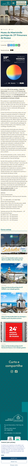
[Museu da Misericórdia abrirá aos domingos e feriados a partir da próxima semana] (14, 302)
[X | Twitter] (11, 45)
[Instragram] (11, 371)
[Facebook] (9, 45)
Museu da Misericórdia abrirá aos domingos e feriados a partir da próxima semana (13, 317)
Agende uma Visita (21, 4)
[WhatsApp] (16, 45)
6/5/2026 (3, 344)
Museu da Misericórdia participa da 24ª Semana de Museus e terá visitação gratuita (13, 347)
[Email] (19, 45)
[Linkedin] (14, 45)
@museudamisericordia (7, 188)
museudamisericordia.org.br (8, 190)
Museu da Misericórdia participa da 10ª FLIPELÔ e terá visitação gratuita (12, 288)
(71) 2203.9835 (8, 433)
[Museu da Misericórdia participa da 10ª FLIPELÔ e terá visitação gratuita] (14, 273)
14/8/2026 (3, 256)
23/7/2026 (3, 285)
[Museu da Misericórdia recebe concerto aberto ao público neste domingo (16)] (14, 244)
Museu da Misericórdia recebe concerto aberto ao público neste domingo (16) (12, 259)
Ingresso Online (21, 2)
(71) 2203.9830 (17, 433)
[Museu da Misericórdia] (6, 3)
